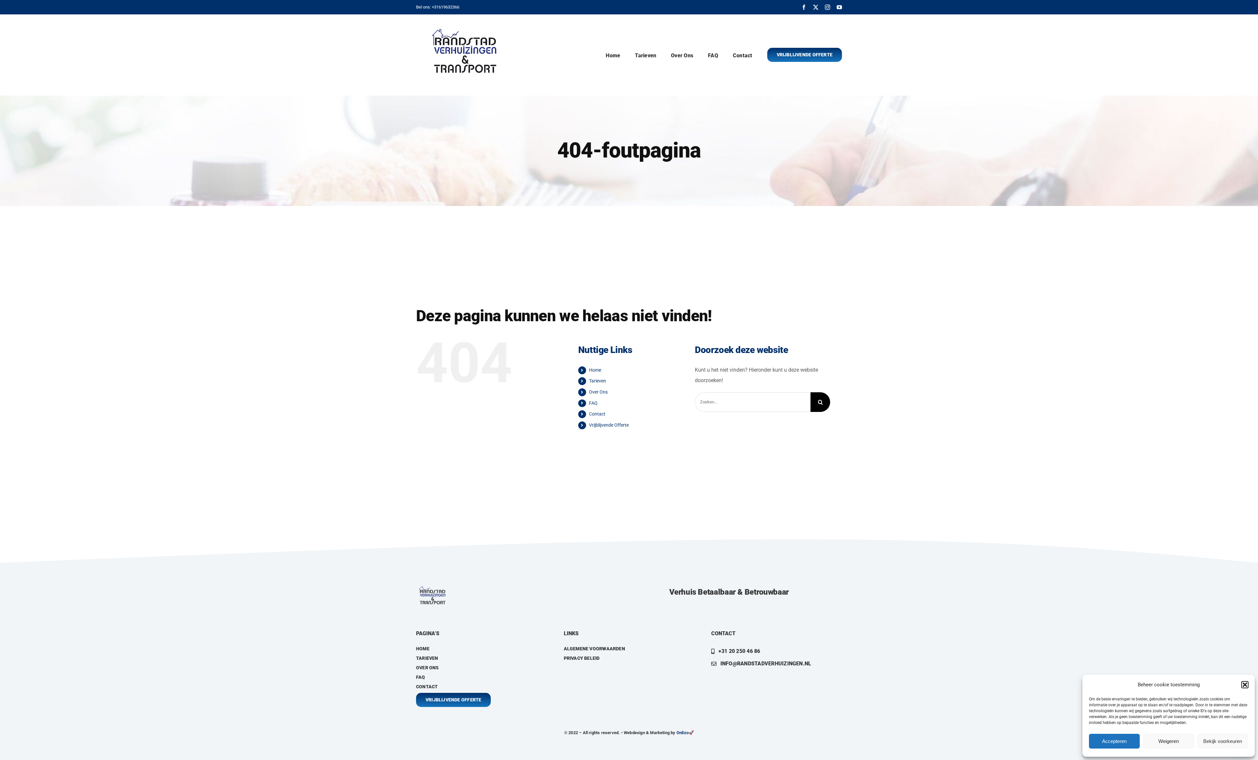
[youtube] (839, 7)
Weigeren (1168, 741)
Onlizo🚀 (685, 732)
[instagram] (827, 7)
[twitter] (815, 7)
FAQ (593, 403)
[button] (1245, 684)
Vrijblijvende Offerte (609, 425)
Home (595, 370)
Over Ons (598, 392)
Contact (597, 414)
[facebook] (804, 7)
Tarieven (597, 380)
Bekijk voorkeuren (1222, 741)
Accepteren (1114, 741)
